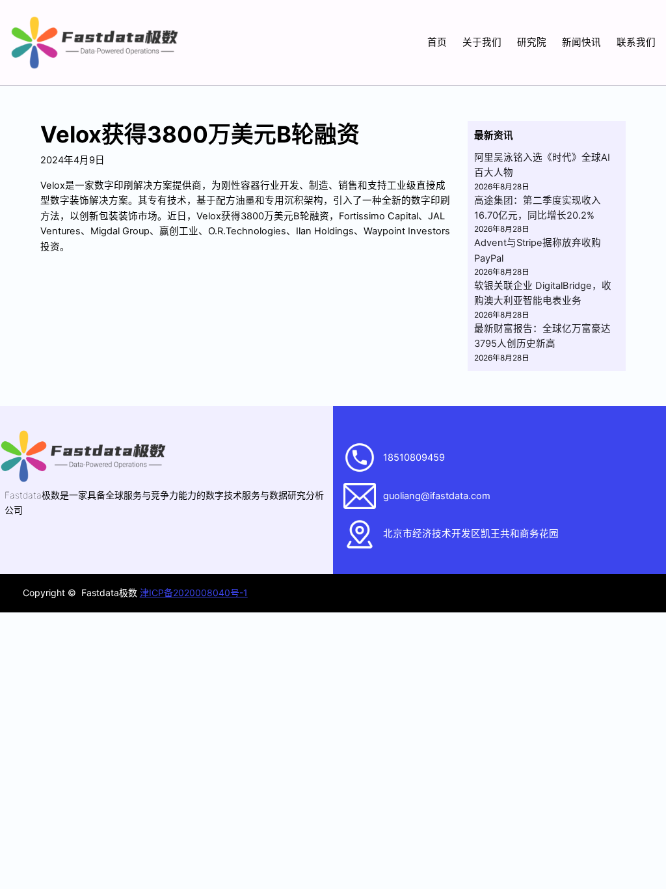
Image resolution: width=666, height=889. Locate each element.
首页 (437, 42)
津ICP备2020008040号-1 (194, 592)
